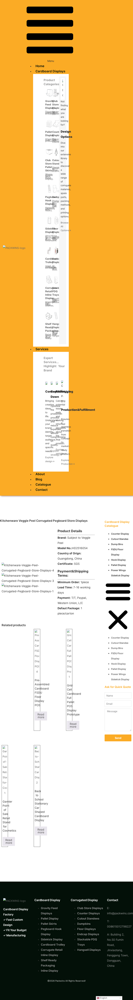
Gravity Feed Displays (50, 104)
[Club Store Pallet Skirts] (49, 152)
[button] (50, 33)
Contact (42, 490)
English (103, 998)
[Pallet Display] (49, 124)
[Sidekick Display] (49, 220)
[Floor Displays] (56, 220)
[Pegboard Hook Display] (49, 189)
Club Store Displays (57, 104)
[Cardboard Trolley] (49, 250)
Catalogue (43, 484)
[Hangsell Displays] (56, 316)
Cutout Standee (119, 539)
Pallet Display (118, 565)
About (40, 474)
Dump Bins (117, 544)
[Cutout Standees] (56, 152)
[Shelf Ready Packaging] (49, 316)
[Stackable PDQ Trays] (56, 280)
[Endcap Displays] (56, 250)
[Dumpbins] (56, 189)
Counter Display (120, 533)
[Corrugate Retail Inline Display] (49, 280)
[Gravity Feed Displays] (49, 93)
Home (40, 66)
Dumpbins (58, 197)
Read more (40, 716)
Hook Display (118, 559)
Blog (39, 479)
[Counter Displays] (56, 124)
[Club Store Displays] (56, 93)
